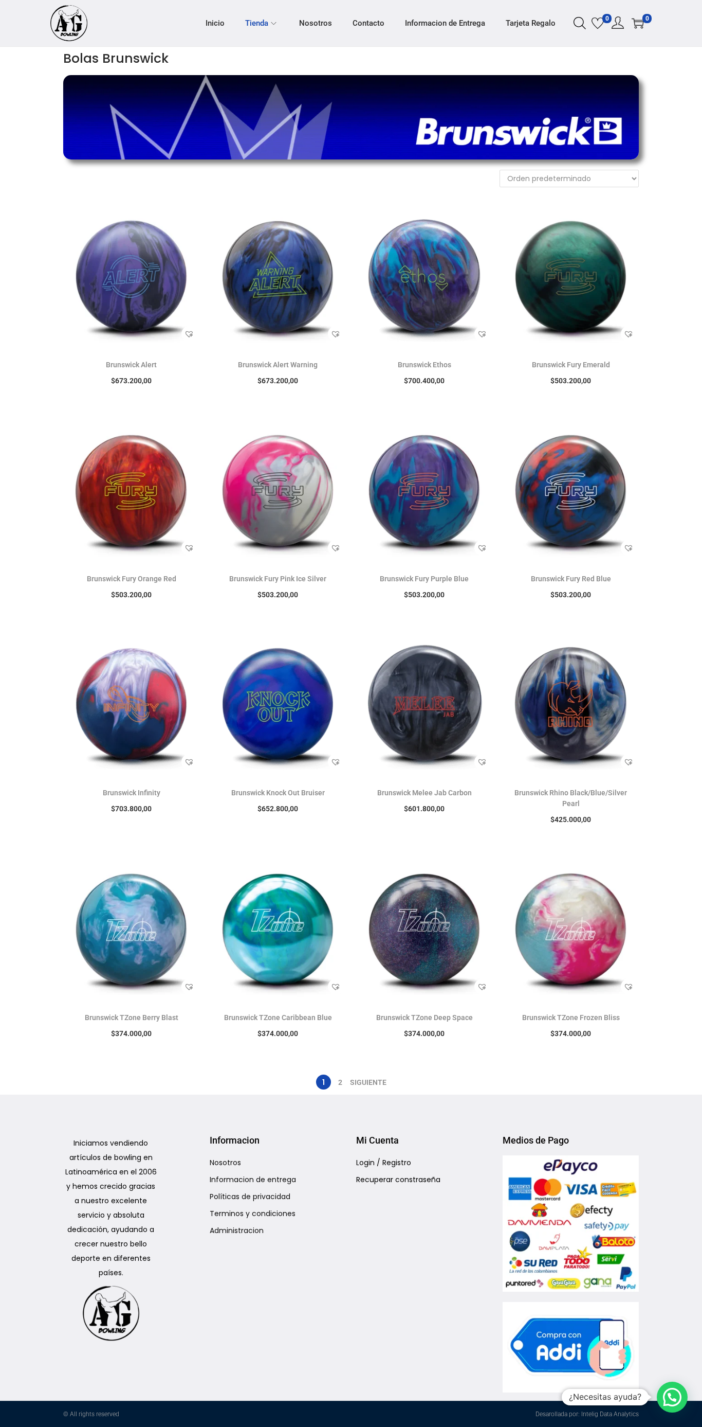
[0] (598, 23)
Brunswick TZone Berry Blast (131, 1017)
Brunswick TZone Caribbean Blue (278, 1017)
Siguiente (368, 1082)
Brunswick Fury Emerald (571, 365)
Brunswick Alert (131, 365)
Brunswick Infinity (131, 793)
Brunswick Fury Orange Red (131, 579)
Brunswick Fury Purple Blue (424, 579)
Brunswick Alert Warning (278, 365)
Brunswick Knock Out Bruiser (278, 793)
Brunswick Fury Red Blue (571, 579)
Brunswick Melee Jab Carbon (424, 793)
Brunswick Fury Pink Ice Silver (277, 579)
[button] (189, 334)
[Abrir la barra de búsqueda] (580, 22)
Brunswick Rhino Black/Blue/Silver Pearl (570, 798)
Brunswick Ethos (424, 365)
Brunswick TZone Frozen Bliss (571, 1017)
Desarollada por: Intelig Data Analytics (587, 1414)
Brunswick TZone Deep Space (424, 1017)
